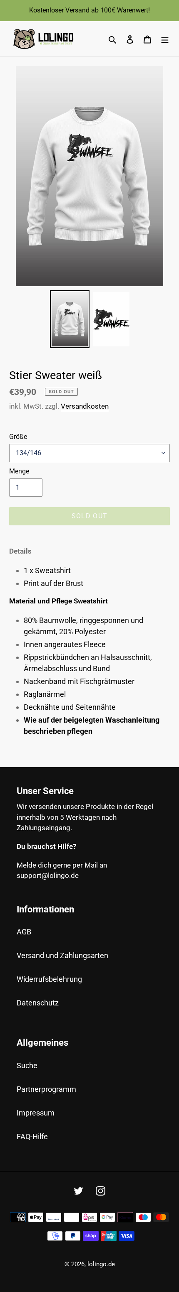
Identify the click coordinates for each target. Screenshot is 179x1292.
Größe (18, 437)
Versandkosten (85, 406)
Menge (19, 471)
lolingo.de (101, 1264)
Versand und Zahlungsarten (62, 955)
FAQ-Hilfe (32, 1136)
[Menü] (165, 39)
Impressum (36, 1112)
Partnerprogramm (46, 1089)
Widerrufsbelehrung (49, 979)
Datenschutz (38, 1002)
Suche (27, 1065)
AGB (24, 931)
